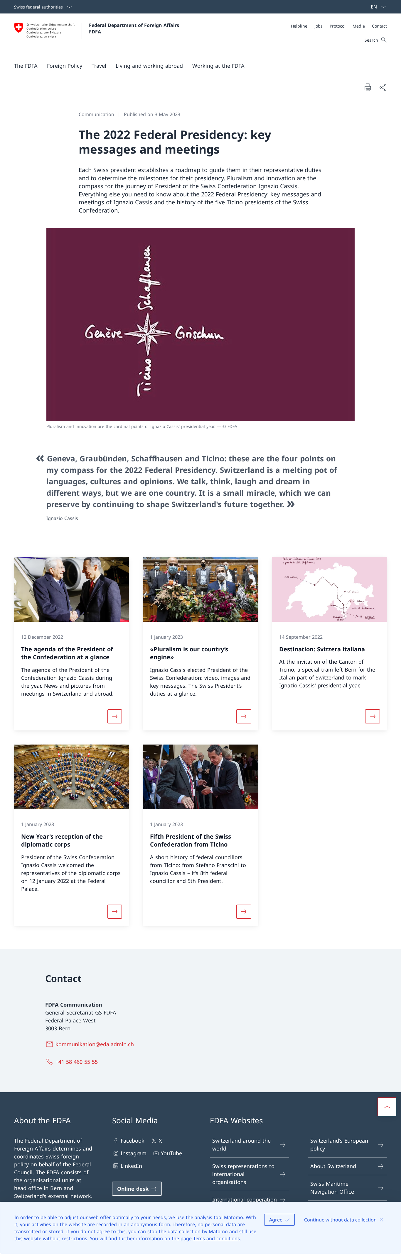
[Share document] (382, 87)
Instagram (133, 1153)
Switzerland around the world (241, 1144)
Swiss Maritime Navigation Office (332, 1187)
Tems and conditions (216, 1238)
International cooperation (244, 1199)
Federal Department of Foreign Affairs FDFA (135, 28)
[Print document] (367, 87)
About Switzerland (333, 1166)
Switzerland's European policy (339, 1144)
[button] (25, 65)
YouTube (171, 1153)
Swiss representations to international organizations (243, 1174)
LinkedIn (131, 1165)
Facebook (132, 1140)
